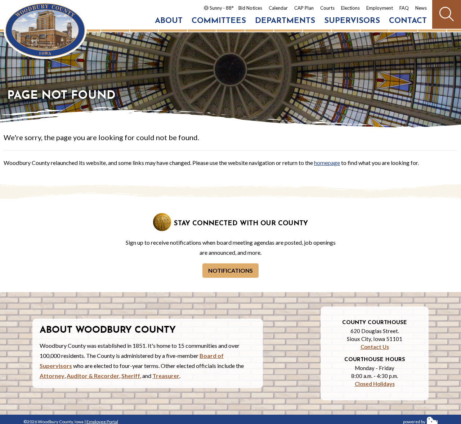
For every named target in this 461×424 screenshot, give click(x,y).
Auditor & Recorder (93, 375)
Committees (219, 21)
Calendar (278, 8)
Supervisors (352, 21)
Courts (327, 8)
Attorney (52, 375)
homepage (327, 162)
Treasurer (165, 375)
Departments (285, 21)
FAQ (404, 8)
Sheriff (130, 375)
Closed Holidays (375, 384)
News (421, 8)
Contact (408, 21)
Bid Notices (250, 8)
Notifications (230, 270)
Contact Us (375, 347)
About (169, 21)
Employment (379, 8)
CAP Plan (304, 8)
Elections (350, 8)
